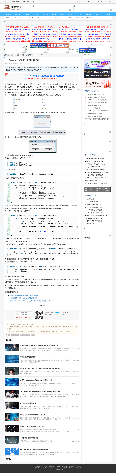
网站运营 (88, 14)
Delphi (34, 17)
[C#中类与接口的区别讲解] (12, 405)
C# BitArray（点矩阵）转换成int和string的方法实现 (100, 177)
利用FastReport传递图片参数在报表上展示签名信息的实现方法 (30, 301)
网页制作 (17, 14)
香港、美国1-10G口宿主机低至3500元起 (70, 34)
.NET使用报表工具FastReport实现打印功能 (23, 298)
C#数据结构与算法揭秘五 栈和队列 (96, 164)
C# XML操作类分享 (91, 180)
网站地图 (64, 467)
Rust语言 (40, 17)
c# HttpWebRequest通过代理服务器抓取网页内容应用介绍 (39, 345)
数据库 (54, 14)
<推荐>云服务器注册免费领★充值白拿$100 (17, 27)
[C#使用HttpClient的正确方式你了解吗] (12, 428)
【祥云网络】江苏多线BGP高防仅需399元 (98, 36)
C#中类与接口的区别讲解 (28, 403)
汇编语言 (76, 17)
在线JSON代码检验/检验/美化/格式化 (96, 215)
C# (9, 335)
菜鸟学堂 (7, 1)
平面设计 (98, 14)
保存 (29, 335)
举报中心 (90, 1)
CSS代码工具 (90, 199)
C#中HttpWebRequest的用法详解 (96, 97)
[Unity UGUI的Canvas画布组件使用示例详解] (12, 452)
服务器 (62, 14)
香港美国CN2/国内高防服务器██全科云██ (17, 41)
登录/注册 (81, 1)
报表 (21, 335)
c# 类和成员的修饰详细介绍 (29, 438)
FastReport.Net (15, 335)
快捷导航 (108, 1)
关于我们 (37, 467)
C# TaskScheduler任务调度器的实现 (96, 169)
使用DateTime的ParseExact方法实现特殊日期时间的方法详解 (40, 368)
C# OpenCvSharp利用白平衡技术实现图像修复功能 (100, 183)
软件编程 (16, 55)
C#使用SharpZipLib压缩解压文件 (95, 158)
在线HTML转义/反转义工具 (94, 212)
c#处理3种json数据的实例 (95, 116)
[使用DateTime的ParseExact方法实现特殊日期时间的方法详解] (12, 371)
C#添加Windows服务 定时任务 (94, 161)
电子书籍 (70, 14)
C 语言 (21, 17)
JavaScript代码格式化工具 (93, 202)
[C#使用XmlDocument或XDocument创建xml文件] (12, 382)
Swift (60, 17)
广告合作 (44, 467)
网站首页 (8, 14)
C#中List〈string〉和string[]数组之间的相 (99, 100)
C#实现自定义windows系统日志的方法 (32, 415)
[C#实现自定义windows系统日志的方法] (12, 417)
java (46, 17)
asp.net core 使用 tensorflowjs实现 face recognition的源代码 (40, 391)
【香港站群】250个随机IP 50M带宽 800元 (44, 34)
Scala (65, 17)
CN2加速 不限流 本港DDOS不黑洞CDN (43, 27)
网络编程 (26, 14)
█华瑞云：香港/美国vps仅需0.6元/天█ (70, 39)
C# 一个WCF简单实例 (94, 108)
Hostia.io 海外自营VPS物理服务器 (68, 29)
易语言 (70, 17)
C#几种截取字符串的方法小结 (96, 94)
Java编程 (28, 17)
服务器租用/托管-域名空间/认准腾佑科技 (97, 39)
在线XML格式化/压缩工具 (93, 204)
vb (12, 17)
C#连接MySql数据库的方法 (95, 105)
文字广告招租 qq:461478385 (67, 27)
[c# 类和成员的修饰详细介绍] (12, 440)
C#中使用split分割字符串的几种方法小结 (99, 110)
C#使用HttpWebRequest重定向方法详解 (97, 172)
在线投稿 (78, 467)
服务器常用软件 (16, 1)
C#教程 (7, 17)
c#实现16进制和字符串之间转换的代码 (98, 119)
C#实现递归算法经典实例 (28, 357)
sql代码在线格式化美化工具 (94, 210)
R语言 (82, 17)
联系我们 (51, 467)
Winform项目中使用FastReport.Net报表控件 (24, 295)
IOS (56, 17)
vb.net (16, 17)
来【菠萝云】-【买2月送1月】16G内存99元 (17, 29)
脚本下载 (45, 14)
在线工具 (34, 1)
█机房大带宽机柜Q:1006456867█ (95, 29)
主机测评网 (26, 1)
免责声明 (58, 467)
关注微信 (100, 1)
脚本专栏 (36, 14)
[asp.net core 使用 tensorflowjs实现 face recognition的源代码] (12, 394)
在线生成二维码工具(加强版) (94, 221)
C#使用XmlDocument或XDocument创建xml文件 (36, 380)
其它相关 (88, 17)
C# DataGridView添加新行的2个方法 (97, 102)
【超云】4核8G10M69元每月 (40, 39)
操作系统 (79, 14)
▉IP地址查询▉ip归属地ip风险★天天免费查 (44, 31)
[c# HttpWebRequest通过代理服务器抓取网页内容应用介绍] (12, 347)
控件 (25, 335)
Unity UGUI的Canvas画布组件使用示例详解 (34, 449)
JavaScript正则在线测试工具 (94, 218)
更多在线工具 (90, 223)
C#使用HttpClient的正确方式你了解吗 (32, 426)
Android (51, 17)
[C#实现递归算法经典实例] (12, 359)
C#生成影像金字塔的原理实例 (94, 175)
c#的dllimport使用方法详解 (95, 113)
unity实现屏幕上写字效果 (93, 167)
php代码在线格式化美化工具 (94, 207)
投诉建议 (71, 467)
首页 (12, 55)
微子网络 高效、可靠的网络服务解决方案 (70, 36)
